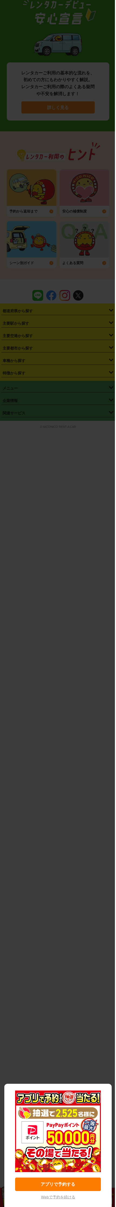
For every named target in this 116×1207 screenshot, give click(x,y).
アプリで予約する (58, 1184)
